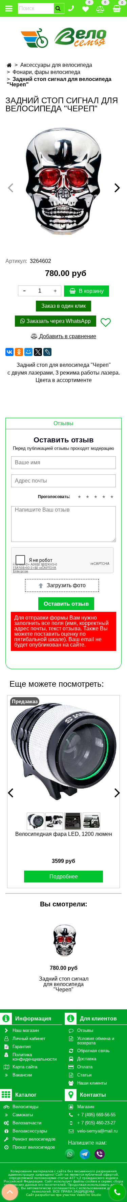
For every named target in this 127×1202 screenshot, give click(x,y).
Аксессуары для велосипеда (56, 65)
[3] (95, 497)
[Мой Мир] (28, 352)
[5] (112, 497)
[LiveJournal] (47, 352)
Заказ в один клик (63, 306)
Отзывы (63, 423)
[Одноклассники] (19, 352)
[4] (104, 497)
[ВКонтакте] (9, 352)
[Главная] (9, 65)
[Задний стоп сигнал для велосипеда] (63, 181)
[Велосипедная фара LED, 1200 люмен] (63, 751)
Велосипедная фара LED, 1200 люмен (63, 834)
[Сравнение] (100, 8)
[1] (79, 497)
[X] (38, 352)
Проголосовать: (54, 496)
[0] (85, 8)
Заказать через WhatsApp (58, 321)
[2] (87, 497)
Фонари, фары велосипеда (46, 72)
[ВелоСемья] (63, 36)
